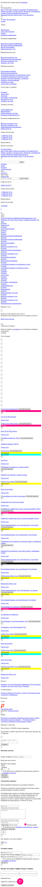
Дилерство (27, 11)
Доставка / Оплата (20, 693)
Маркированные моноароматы (11, 59)
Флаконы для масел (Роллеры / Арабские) (14, 78)
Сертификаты (35, 11)
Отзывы (3, 13)
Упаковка (4, 92)
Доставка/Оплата (32, 9)
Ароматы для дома (7, 101)
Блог (20, 15)
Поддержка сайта (6, 709)
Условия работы (6, 149)
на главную (16, 329)
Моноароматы (5, 111)
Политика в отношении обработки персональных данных (20, 718)
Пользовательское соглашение (11, 720)
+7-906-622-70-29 (6, 137)
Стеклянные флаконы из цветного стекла (14, 76)
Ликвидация (5, 30)
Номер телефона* (7, 757)
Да (6, 842)
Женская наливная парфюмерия (11, 43)
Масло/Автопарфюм (7, 47)
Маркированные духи (8, 49)
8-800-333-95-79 (6, 129)
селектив (4, 167)
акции (3, 166)
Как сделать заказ (6, 9)
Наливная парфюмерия (8, 35)
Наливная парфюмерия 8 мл (10, 115)
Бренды (16, 15)
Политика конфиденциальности (17, 13)
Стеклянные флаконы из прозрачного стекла (15, 75)
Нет (3, 842)
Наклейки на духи (7, 99)
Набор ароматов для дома (9, 113)
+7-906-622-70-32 (6, 139)
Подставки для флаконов (9, 97)
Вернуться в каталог (7, 319)
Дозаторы (4, 96)
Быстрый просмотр (24, 409)
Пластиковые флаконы (8, 71)
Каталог (10, 15)
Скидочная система (33, 693)
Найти (22, 162)
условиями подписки (9, 773)
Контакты (30, 15)
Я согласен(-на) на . (20, 827)
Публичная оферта (29, 720)
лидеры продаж (6, 169)
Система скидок (17, 11)
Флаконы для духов (7, 63)
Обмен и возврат (6, 11)
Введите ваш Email (7, 857)
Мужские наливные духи (9, 61)
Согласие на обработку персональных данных (16, 721)
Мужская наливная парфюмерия (11, 45)
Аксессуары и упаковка (9, 84)
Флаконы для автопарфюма (10, 80)
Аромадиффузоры (7, 109)
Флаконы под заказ (7, 82)
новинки (4, 164)
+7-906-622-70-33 (6, 135)
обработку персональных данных (27, 827)
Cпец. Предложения (7, 31)
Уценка (3, 33)
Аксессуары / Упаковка (21, 686)
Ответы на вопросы (19, 9)
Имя (2, 852)
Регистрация (11, 19)
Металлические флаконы (9, 73)
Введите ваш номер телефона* (11, 854)
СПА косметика (35, 684)
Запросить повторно (7, 885)
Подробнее (23, 2)
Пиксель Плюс (13, 711)
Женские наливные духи (9, 57)
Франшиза (4, 15)
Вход (4, 19)
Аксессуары (5, 94)
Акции (3, 21)
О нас (25, 15)
